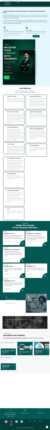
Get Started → (6, 77)
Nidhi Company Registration (6, 366)
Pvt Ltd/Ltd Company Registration (8, 351)
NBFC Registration (24, 352)
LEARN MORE (7, 241)
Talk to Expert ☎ (13, 77)
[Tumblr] (6, 424)
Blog (35, 421)
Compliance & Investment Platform (35, 338)
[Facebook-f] (6, 421)
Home (30, 421)
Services (4, 353)
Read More (36, 36)
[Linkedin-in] (21, 421)
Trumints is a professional (10, 303)
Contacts (41, 421)
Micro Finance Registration (39, 351)
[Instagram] (11, 421)
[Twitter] (16, 421)
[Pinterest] (11, 424)
